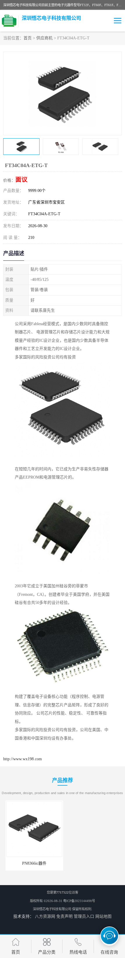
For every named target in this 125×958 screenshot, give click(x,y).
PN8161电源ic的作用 (93, 863)
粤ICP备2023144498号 (79, 901)
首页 (28, 38)
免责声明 (64, 916)
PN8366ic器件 (32, 863)
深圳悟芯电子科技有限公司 (52, 909)
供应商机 (44, 38)
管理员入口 (84, 916)
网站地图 (103, 916)
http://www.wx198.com (22, 759)
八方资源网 (45, 916)
